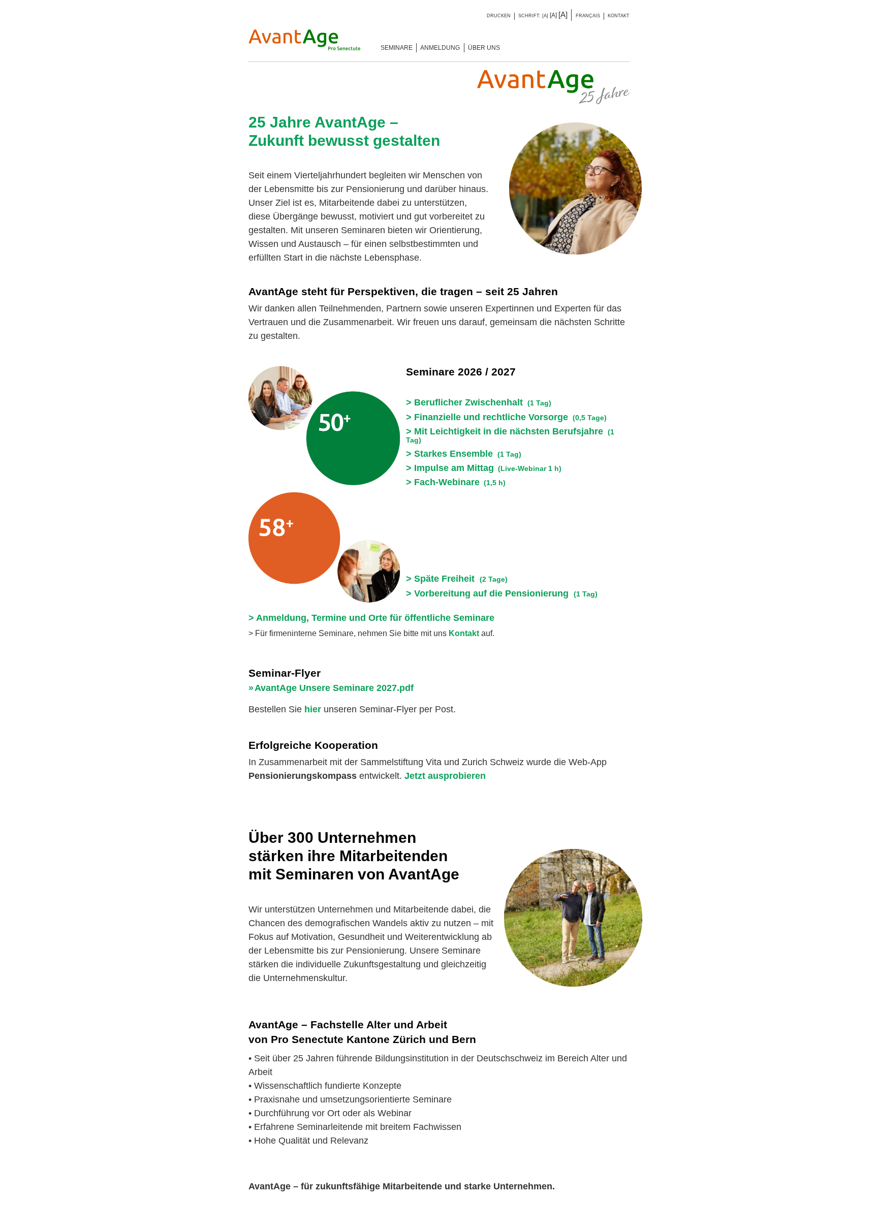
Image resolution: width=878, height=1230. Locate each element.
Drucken (499, 15)
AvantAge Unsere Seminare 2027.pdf (334, 688)
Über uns (484, 47)
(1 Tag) (502, 594)
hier (312, 709)
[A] (545, 15)
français (588, 15)
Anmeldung (440, 47)
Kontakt (619, 15)
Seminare (397, 47)
